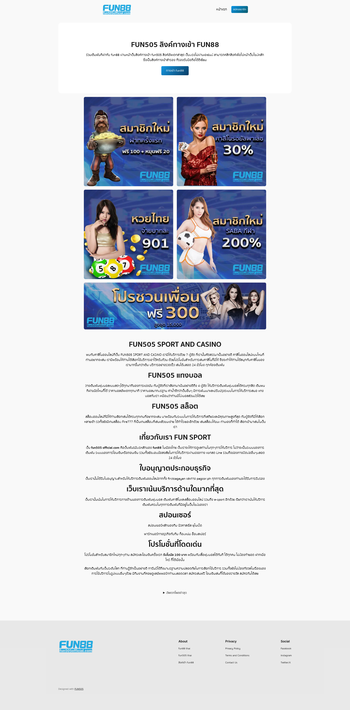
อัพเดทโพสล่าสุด (176, 592)
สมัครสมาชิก (239, 9)
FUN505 (79, 689)
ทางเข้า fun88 (175, 70)
